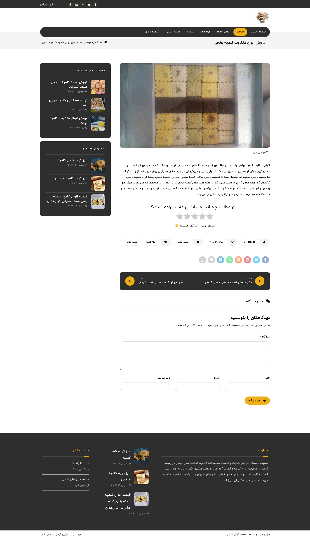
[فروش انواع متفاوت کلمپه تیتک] (98, 123)
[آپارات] (76, 5)
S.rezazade (249, 242)
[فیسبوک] (95, 5)
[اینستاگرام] (83, 5)
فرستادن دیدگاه (257, 400)
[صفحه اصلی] (105, 42)
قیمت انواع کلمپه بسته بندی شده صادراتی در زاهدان (67, 198)
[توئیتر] (89, 5)
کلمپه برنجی (183, 242)
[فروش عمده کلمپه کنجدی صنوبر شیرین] (98, 87)
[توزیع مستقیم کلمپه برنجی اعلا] (98, 105)
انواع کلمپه (151, 242)
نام (268, 378)
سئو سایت (250, 534)
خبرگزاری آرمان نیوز (60, 534)
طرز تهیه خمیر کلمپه (72, 160)
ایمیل (216, 378)
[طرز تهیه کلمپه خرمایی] (98, 183)
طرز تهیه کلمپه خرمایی (71, 178)
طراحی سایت (264, 534)
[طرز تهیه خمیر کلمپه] (98, 165)
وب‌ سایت (164, 378)
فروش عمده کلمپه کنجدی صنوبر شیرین (69, 84)
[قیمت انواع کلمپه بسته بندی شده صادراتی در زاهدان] (98, 201)
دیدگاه (265, 337)
